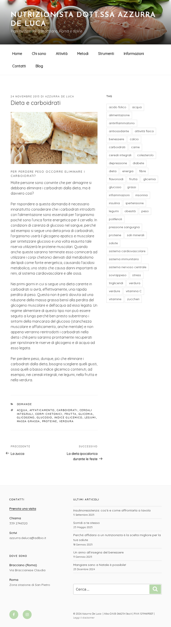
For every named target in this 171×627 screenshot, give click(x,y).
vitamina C (134, 291)
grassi (131, 187)
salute (113, 243)
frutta (71, 413)
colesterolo (145, 155)
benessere (116, 139)
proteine (49, 421)
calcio (134, 139)
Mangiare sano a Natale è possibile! (99, 565)
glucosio (44, 417)
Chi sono (39, 53)
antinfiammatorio (122, 123)
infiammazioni (119, 195)
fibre (142, 171)
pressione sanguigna (124, 227)
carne (135, 147)
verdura (66, 421)
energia (127, 171)
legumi (90, 417)
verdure (114, 291)
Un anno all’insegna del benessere (98, 552)
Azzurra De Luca (59, 96)
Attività (61, 53)
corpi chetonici (49, 413)
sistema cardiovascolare (127, 251)
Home (17, 53)
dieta (112, 171)
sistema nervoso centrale (127, 267)
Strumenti (106, 53)
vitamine (115, 299)
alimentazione (119, 115)
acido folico (117, 107)
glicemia (86, 413)
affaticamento (42, 410)
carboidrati (67, 410)
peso (145, 211)
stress (136, 275)
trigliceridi (116, 283)
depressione (118, 163)
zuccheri (133, 299)
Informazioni (134, 53)
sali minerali (135, 235)
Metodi (82, 53)
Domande (24, 404)
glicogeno (26, 417)
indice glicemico (68, 417)
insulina (114, 203)
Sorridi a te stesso (86, 523)
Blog (39, 66)
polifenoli (115, 219)
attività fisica (144, 131)
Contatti (19, 66)
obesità (130, 211)
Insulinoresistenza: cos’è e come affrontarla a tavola (112, 510)
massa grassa (28, 421)
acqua (22, 410)
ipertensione (135, 203)
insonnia (141, 195)
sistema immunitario (124, 259)
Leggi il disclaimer (84, 617)
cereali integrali (120, 155)
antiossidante (119, 131)
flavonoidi (116, 179)
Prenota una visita (22, 509)
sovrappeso (117, 275)
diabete (138, 163)
